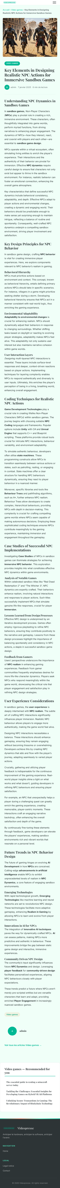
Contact (6, 1170)
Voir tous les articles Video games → (23, 1045)
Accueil (6, 10)
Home (5, 1151)
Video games (17, 10)
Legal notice (8, 1166)
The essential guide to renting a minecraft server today (26, 1083)
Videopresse (26, 1128)
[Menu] (54, 2)
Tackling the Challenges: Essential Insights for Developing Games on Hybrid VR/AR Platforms (29, 1093)
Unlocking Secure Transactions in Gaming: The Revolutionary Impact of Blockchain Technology (29, 1102)
